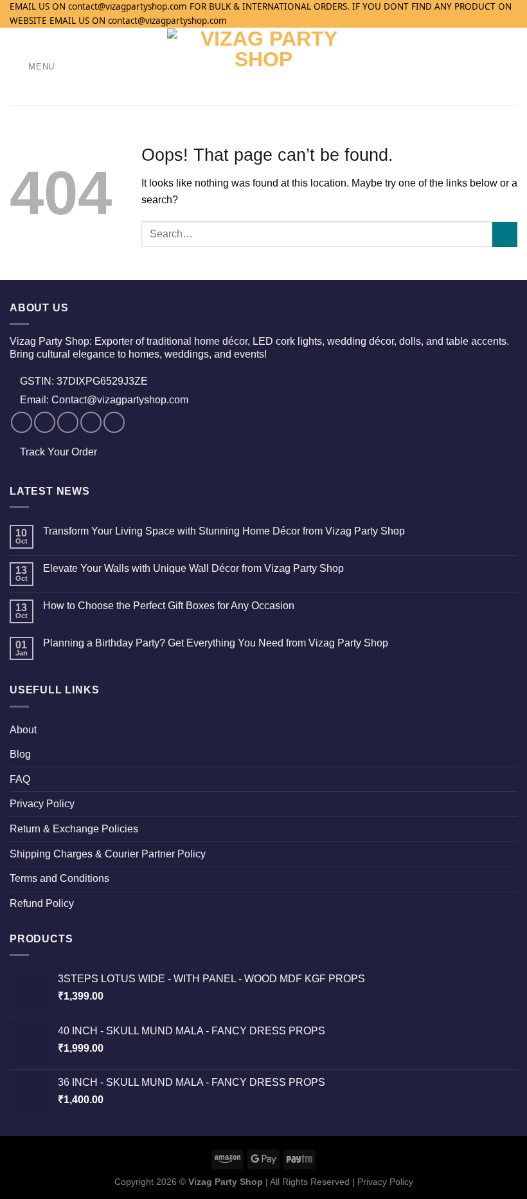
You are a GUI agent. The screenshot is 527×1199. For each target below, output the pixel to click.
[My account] (489, 66)
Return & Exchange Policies (74, 828)
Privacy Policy (42, 803)
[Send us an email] (91, 422)
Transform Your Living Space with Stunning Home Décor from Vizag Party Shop (224, 531)
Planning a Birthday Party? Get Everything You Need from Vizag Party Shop (215, 642)
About (23, 729)
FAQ (20, 779)
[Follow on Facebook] (21, 422)
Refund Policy (42, 903)
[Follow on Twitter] (67, 422)
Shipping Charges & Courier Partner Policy (108, 853)
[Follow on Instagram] (44, 422)
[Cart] (511, 66)
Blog (20, 754)
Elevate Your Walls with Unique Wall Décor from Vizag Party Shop (193, 568)
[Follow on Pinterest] (114, 422)
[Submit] (504, 234)
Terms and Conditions (59, 878)
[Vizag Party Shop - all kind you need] (263, 66)
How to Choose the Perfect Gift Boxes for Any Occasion (168, 605)
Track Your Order (58, 451)
